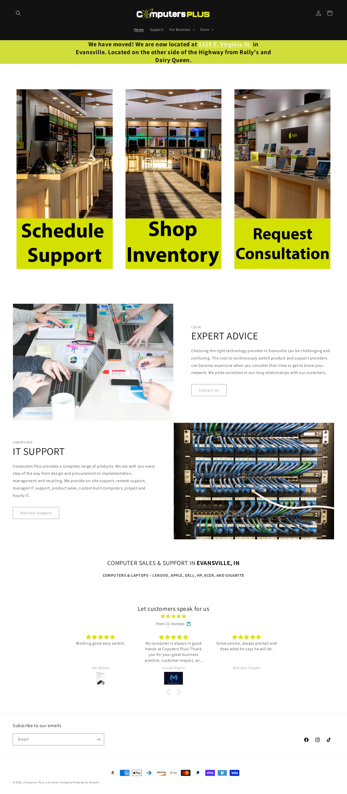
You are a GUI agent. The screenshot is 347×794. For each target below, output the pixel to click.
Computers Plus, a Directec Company (47, 782)
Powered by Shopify (86, 782)
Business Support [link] (36, 512)
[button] (18, 13)
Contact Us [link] (209, 390)
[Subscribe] (98, 739)
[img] (173, 616)
